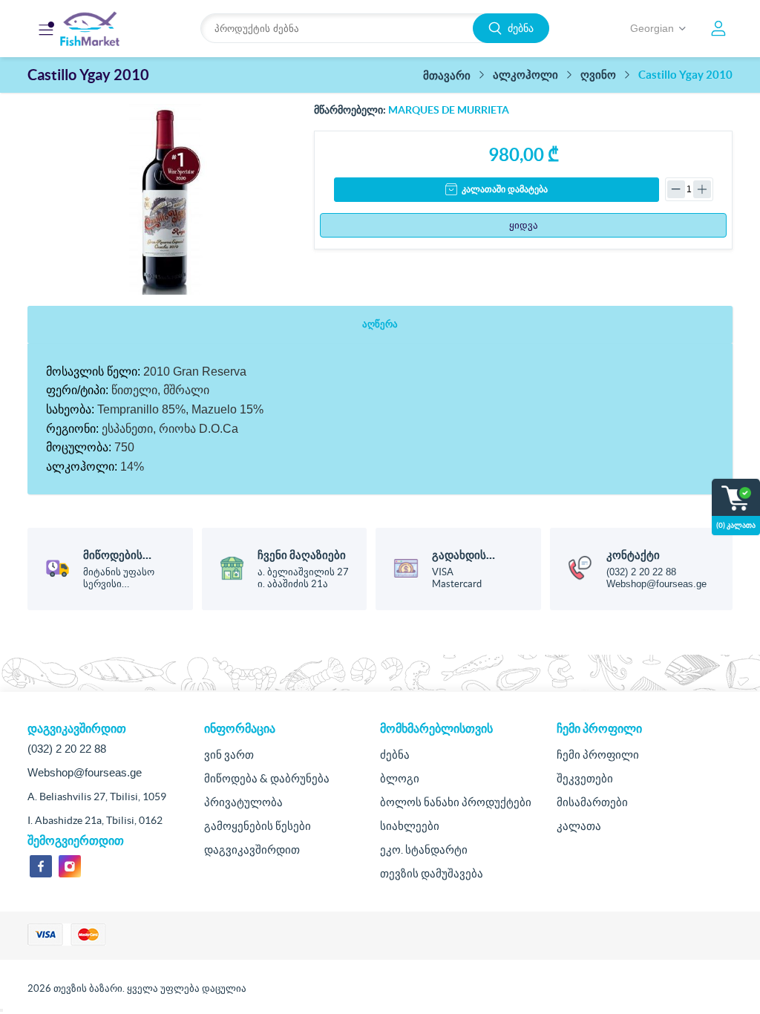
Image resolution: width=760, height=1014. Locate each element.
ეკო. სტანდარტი (424, 849)
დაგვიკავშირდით (252, 849)
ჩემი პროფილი (598, 754)
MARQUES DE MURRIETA (448, 110)
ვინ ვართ (229, 754)
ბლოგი (399, 778)
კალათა (579, 826)
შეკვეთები (585, 778)
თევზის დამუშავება (431, 873)
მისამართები (592, 802)
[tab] (380, 325)
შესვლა (718, 28)
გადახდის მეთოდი (459, 562)
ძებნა (521, 28)
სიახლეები (409, 826)
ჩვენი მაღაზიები (302, 555)
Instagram (70, 866)
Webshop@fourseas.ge (656, 583)
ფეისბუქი (41, 866)
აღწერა (380, 324)
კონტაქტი (633, 555)
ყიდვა (523, 225)
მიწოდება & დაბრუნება (267, 778)
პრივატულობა (243, 802)
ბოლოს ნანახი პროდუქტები (455, 802)
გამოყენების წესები (257, 826)
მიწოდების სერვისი (112, 562)
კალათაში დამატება (505, 189)
